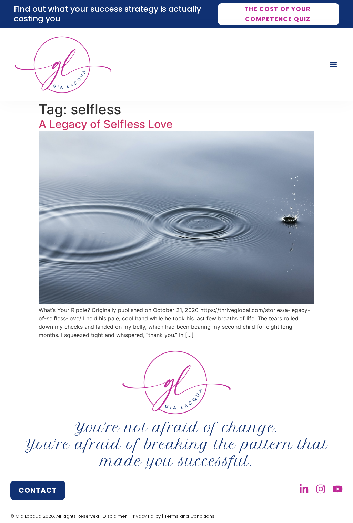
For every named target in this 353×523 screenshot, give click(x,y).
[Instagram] (321, 489)
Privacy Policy (146, 516)
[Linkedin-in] (304, 489)
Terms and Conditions (189, 516)
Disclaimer (115, 516)
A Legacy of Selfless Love (106, 124)
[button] (333, 64)
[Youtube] (338, 489)
